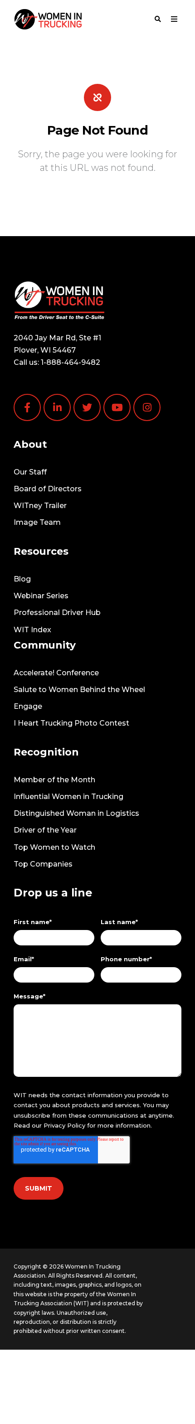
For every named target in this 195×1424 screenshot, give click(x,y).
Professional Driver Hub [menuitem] (57, 612)
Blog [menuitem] (22, 579)
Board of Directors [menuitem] (48, 488)
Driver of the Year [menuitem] (45, 830)
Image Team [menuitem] (37, 522)
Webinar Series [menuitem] (41, 595)
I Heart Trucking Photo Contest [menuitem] (71, 723)
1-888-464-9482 (70, 362)
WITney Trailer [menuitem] (40, 505)
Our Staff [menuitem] (30, 472)
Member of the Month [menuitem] (54, 779)
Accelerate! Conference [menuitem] (56, 672)
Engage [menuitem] (28, 706)
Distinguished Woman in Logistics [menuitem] (76, 813)
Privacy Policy (64, 1125)
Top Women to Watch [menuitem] (54, 847)
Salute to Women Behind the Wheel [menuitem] (79, 689)
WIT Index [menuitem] (32, 629)
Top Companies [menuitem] (43, 864)
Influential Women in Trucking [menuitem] (68, 796)
